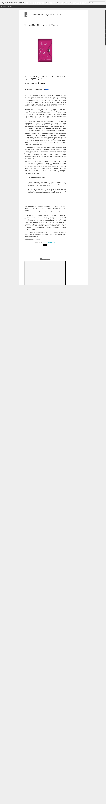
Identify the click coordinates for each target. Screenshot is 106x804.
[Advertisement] (74, 36)
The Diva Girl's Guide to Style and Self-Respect (45, 15)
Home (10, 6)
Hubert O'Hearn (52, 242)
